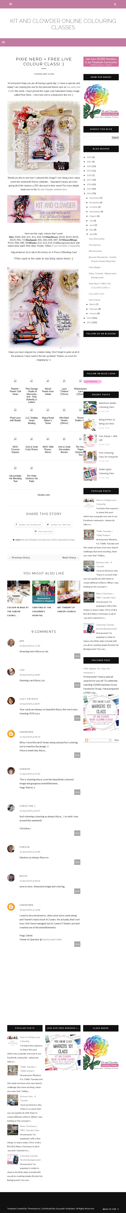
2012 (89, 322)
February (93, 309)
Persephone (95, 245)
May (91, 229)
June (91, 225)
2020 (89, 166)
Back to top (110, 1209)
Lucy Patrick (29, 698)
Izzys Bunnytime (96, 238)
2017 (89, 179)
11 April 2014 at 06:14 (30, 736)
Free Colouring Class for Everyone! (108, 454)
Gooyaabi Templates (65, 1208)
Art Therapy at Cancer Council (66, 609)
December (94, 198)
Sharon (25, 768)
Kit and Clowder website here (52, 189)
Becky (24, 875)
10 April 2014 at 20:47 (30, 703)
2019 (89, 170)
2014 (89, 193)
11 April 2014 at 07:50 (30, 773)
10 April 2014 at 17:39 (30, 645)
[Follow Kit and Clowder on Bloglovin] (92, 383)
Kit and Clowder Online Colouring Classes (63, 24)
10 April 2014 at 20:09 (30, 674)
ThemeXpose (34, 1208)
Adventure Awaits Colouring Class (107, 405)
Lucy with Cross (96, 293)
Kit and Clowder (29, 539)
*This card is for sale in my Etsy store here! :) (44, 258)
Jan (22, 640)
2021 (89, 161)
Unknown (26, 731)
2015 (89, 188)
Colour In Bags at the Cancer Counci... (18, 611)
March (92, 304)
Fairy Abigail (94, 267)
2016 (89, 184)
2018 (89, 175)
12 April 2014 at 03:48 (30, 851)
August (93, 216)
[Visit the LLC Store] (15, 381)
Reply (77, 656)
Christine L (28, 805)
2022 (89, 157)
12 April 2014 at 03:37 (30, 810)
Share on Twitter (61, 525)
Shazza (25, 846)
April (91, 234)
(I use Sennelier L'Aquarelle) (66, 245)
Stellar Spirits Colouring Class (106, 471)
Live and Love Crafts (47, 539)
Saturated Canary (66, 539)
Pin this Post (46, 531)
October (93, 207)
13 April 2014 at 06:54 (30, 881)
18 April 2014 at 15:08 (30, 910)
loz (22, 669)
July (91, 220)
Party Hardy (94, 299)
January (93, 313)
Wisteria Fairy (95, 251)
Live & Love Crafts (52, 939)
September (95, 211)
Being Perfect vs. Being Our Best (107, 421)
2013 (89, 318)
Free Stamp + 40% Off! (108, 438)
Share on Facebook (30, 525)
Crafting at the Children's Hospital (41, 611)
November (94, 202)
